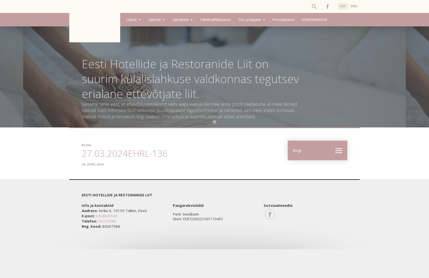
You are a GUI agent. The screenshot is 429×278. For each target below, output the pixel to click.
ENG (354, 6)
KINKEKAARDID (314, 19)
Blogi (297, 150)
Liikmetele (180, 19)
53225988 (107, 221)
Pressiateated (283, 19)
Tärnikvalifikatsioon (215, 19)
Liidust (131, 19)
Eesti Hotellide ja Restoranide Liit (94, 21)
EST (343, 6)
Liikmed (154, 19)
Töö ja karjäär (249, 19)
